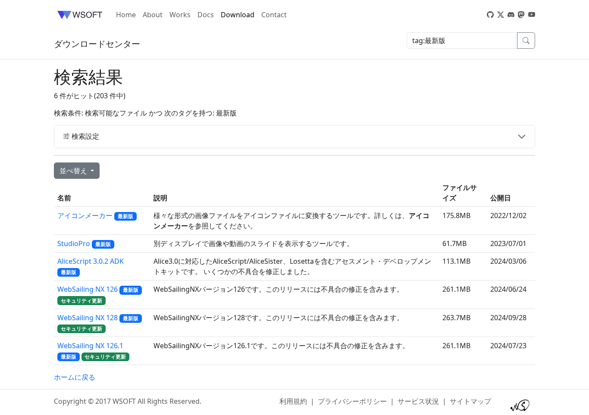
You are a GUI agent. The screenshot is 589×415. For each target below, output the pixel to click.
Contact (274, 14)
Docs (205, 14)
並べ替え (74, 170)
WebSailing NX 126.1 (90, 345)
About (153, 14)
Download (237, 14)
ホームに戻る (74, 377)
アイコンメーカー (85, 215)
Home (126, 14)
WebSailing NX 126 (87, 289)
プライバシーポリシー (352, 401)
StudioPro (73, 243)
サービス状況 (418, 401)
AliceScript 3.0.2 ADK (90, 261)
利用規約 (293, 401)
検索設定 (84, 136)
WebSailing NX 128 (87, 317)
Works (180, 14)
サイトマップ (470, 401)
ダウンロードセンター (97, 44)
